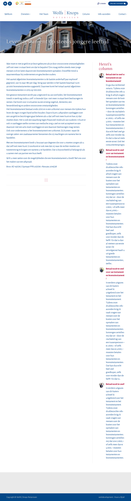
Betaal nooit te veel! (115, 384)
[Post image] (101, 75)
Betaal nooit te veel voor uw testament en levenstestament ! (115, 155)
